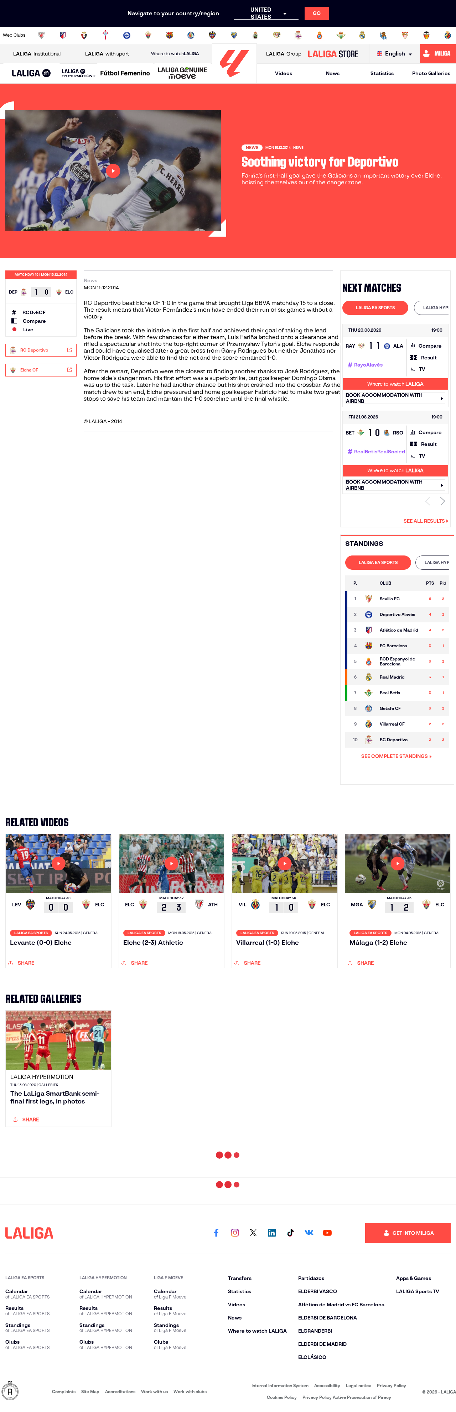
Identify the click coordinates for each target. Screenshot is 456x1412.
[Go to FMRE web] (10, 1391)
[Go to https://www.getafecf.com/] (191, 35)
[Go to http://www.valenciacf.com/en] (426, 35)
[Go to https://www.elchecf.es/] (148, 35)
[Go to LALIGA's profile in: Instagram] (234, 1233)
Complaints (64, 1391)
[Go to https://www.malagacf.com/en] (234, 35)
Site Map (90, 1391)
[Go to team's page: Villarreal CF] (368, 724)
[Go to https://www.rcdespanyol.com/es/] (319, 35)
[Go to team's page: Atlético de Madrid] (368, 630)
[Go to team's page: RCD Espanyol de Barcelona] (368, 661)
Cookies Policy (282, 1397)
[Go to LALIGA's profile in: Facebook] (216, 1233)
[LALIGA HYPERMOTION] (79, 73)
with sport (107, 54)
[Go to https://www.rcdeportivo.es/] (298, 35)
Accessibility (327, 1385)
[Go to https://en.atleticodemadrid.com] (62, 35)
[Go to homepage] (234, 80)
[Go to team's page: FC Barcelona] (368, 646)
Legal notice (358, 1385)
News (333, 73)
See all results (424, 521)
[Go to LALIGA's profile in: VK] (308, 1233)
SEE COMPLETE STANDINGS (394, 756)
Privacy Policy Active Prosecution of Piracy (346, 1397)
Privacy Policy (391, 1385)
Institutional (37, 54)
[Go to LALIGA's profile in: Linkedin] (271, 1233)
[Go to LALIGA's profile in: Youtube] (327, 1233)
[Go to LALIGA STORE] (332, 53)
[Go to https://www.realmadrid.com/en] (362, 35)
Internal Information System (280, 1385)
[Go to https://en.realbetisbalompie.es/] (341, 35)
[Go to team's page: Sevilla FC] (368, 599)
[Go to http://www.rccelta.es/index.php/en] (105, 35)
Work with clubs (190, 1391)
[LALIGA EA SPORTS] (31, 73)
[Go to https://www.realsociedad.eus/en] (383, 35)
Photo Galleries (431, 73)
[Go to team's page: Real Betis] (368, 692)
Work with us (154, 1391)
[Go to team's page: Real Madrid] (368, 677)
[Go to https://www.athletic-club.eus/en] (41, 35)
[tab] (375, 308)
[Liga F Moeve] (125, 73)
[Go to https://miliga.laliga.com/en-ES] (438, 53)
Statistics (382, 73)
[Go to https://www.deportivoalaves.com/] (126, 35)
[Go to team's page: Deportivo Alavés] (368, 614)
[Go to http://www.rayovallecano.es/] (276, 35)
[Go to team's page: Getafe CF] (368, 708)
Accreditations (120, 1391)
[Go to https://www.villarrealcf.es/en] (447, 35)
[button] (31, 73)
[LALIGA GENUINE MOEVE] (182, 73)
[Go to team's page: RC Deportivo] (368, 739)
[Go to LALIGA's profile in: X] (253, 1233)
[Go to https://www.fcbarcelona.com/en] (169, 35)
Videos (283, 73)
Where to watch (175, 53)
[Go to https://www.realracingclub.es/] (255, 35)
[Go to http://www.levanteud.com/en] (212, 35)
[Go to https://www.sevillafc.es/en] (405, 35)
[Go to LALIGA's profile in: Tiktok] (290, 1233)
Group (283, 54)
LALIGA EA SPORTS (375, 307)
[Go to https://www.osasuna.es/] (84, 35)
